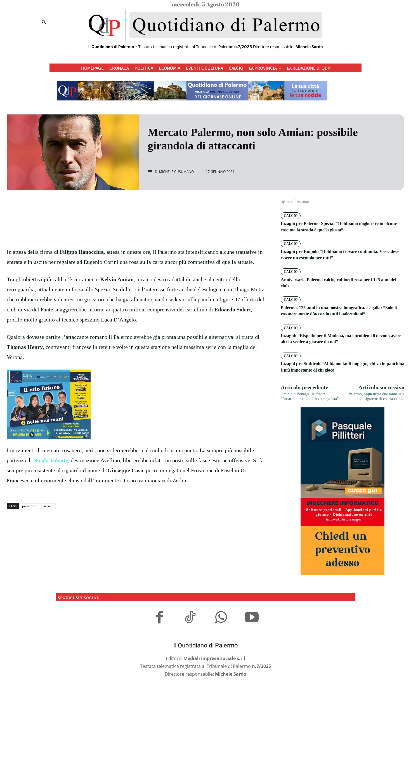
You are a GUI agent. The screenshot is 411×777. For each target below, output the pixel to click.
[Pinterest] (143, 204)
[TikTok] (190, 618)
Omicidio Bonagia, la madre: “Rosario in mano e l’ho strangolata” (310, 396)
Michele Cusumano (176, 172)
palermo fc (30, 506)
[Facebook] (117, 204)
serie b (48, 506)
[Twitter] (130, 204)
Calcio (290, 216)
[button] (44, 22)
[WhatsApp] (156, 204)
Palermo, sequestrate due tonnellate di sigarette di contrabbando (376, 396)
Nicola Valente (50, 460)
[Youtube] (251, 618)
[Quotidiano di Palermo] (205, 25)
